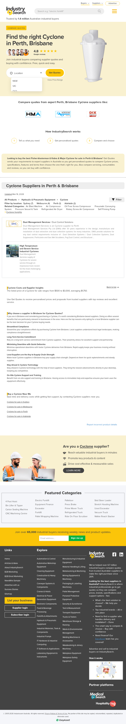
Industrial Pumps (44, 636)
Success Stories (11, 589)
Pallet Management (71, 591)
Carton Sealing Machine (17, 509)
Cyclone (64, 199)
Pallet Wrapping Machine (47, 516)
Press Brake (70, 504)
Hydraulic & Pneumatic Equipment (38, 199)
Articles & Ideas (11, 563)
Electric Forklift (42, 500)
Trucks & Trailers (69, 617)
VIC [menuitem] (14, 86)
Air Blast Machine (34, 206)
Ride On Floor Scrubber (76, 516)
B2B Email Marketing (14, 576)
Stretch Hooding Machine (106, 504)
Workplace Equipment (72, 653)
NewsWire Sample (12, 580)
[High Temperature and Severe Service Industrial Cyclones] (25, 243)
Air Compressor (53, 206)
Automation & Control (46, 559)
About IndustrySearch (14, 567)
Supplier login (20, 607)
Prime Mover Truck (74, 508)
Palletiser (69, 500)
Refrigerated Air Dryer (52, 209)
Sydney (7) (28, 203)
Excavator (39, 508)
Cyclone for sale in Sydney (18, 402)
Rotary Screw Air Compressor (80, 209)
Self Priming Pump (106, 209)
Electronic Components (47, 604)
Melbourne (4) (43, 203)
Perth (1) (57, 203)
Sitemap (8, 594)
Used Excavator (101, 508)
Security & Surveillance (72, 604)
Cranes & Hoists (44, 591)
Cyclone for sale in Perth (17, 411)
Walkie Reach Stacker (104, 516)
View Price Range (55, 80)
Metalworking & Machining (74, 571)
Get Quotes (55, 72)
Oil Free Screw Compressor (78, 206)
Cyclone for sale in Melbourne (19, 407)
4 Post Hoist (11, 501)
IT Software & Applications (48, 649)
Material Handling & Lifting (74, 567)
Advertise (112, 3)
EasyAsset (100, 639)
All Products (11, 199)
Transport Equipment (71, 612)
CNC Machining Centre (16, 513)
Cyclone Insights (14, 212)
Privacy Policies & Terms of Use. (56, 714)
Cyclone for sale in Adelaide (19, 416)
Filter (119, 199)
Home (7, 559)
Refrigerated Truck (74, 512)
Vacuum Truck (101, 512)
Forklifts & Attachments (47, 616)
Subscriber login (20, 614)
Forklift (38, 512)
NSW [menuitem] (15, 81)
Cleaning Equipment (45, 571)
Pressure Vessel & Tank (26, 209)
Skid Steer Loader (102, 500)
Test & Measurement (71, 608)
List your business (20, 600)
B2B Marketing (11, 572)
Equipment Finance (44, 504)
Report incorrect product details (102, 424)
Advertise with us (12, 585)
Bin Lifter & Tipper (14, 505)
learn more (73, 470)
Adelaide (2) (70, 203)
